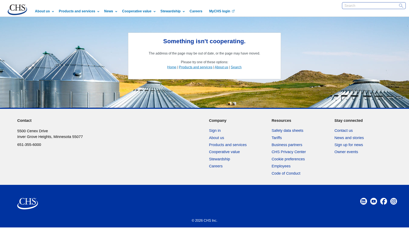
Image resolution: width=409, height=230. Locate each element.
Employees (281, 166)
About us (42, 11)
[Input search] (401, 5)
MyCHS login (219, 11)
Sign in (215, 130)
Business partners (287, 145)
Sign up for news (348, 145)
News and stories (349, 138)
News (108, 11)
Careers (196, 11)
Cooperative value (136, 11)
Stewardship (170, 11)
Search (236, 67)
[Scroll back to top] (404, 219)
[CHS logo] (17, 10)
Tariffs (277, 138)
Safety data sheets (287, 130)
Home (171, 67)
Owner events (346, 152)
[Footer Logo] (27, 201)
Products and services (77, 11)
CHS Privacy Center (289, 152)
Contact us (343, 130)
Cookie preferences (288, 159)
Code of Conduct (286, 173)
